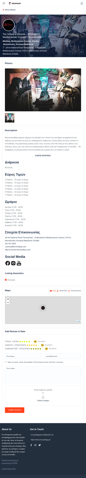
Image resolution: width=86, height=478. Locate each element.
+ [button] (8, 299)
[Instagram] (35, 445)
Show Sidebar (10, 10)
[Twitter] (40, 445)
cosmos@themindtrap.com (15, 247)
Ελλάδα (35, 41)
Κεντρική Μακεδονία (24, 44)
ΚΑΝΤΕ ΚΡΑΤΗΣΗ (43, 156)
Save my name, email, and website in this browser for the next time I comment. (35, 362)
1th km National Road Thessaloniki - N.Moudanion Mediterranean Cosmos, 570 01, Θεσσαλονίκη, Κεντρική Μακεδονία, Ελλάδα (25, 51)
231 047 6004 (10, 244)
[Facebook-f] (31, 445)
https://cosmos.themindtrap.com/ (17, 250)
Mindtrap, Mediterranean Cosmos (17, 41)
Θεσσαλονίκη (9, 44)
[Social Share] (81, 52)
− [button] (8, 302)
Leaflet (79, 321)
